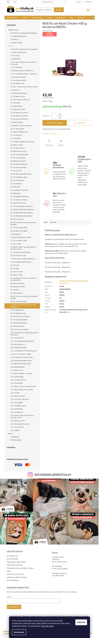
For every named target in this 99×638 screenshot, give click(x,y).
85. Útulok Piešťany (17, 283)
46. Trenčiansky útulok (19, 167)
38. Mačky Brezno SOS (19, 151)
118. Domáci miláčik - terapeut (21, 373)
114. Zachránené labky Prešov (21, 360)
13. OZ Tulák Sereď (17, 83)
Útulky (10, 46)
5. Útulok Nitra (15, 59)
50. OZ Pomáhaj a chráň (19, 177)
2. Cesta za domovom (18, 52)
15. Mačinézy (15, 90)
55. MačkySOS (16, 193)
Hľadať (59, 10)
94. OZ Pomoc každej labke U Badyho (24, 33)
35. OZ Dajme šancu (18, 148)
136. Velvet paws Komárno (20, 424)
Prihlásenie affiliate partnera (17, 577)
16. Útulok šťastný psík (19, 93)
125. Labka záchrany (18, 396)
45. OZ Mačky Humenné (19, 164)
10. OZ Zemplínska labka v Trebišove (24, 74)
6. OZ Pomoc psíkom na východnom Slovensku (23, 63)
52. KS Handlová (16, 183)
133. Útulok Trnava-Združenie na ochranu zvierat (22, 416)
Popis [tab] (46, 222)
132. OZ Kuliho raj (17, 412)
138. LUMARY (15, 430)
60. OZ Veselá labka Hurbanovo (22, 206)
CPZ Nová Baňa (16, 440)
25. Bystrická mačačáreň (19, 119)
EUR (78, 2)
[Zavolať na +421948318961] (10, 2)
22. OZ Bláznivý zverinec (19, 112)
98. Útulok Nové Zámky (19, 323)
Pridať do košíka (56, 123)
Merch (10, 433)
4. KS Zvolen (15, 55)
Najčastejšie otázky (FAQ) (16, 562)
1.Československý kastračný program (24, 49)
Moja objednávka (13, 580)
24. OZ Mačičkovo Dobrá (19, 116)
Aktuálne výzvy (13, 30)
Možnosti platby (12, 559)
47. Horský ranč (16, 171)
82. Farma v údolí (16, 271)
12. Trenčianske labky (18, 80)
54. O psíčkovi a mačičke (19, 190)
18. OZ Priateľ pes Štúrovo (20, 99)
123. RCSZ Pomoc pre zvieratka (22, 389)
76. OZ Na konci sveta (18, 255)
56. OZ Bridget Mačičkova (20, 196)
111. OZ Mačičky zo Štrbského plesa (24, 351)
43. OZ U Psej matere (18, 158)
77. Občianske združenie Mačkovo (23, 259)
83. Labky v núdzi (17, 275)
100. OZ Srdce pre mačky (20, 329)
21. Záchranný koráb (18, 109)
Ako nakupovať (47, 2)
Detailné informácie (49, 134)
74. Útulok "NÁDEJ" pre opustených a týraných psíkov (24, 248)
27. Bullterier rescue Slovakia (21, 125)
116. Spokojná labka (18, 367)
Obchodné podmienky (15, 565)
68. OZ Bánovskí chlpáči (19, 231)
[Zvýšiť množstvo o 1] (60, 114)
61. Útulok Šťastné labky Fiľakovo (22, 209)
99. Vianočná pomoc (18, 326)
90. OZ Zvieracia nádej (18, 301)
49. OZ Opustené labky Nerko (21, 174)
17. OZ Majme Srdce (18, 96)
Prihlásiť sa (14, 607)
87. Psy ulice (15, 290)
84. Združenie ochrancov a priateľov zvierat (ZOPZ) (23, 279)
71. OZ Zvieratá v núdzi (19, 240)
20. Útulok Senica (17, 106)
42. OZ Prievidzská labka (19, 154)
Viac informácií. (47, 626)
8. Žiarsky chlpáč (16, 43)
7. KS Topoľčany (16, 67)
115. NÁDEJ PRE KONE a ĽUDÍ (20, 364)
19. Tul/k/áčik (15, 103)
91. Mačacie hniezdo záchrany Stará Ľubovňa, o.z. (23, 306)
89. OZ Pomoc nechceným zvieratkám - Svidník (25, 297)
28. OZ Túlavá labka (17, 129)
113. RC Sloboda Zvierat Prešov (22, 357)
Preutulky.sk (15, 437)
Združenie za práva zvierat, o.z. (33, 616)
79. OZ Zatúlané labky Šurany (21, 262)
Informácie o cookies (80, 616)
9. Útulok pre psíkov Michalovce (22, 70)
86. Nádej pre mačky (18, 286)
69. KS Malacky (16, 234)
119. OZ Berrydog (17, 377)
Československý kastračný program (59, 616)
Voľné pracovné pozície (15, 574)
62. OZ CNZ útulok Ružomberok (22, 213)
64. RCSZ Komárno (17, 219)
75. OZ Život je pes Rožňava (21, 252)
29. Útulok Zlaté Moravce (19, 132)
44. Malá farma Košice (18, 161)
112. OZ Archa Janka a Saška (21, 354)
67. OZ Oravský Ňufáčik (19, 227)
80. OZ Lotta (15, 265)
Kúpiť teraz (81, 123)
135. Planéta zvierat (18, 421)
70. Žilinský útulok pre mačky (21, 237)
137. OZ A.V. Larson (17, 427)
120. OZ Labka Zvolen (18, 380)
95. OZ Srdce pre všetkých (20, 316)
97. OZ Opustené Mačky (19, 320)
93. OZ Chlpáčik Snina (18, 313)
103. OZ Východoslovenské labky (22, 341)
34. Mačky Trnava (17, 145)
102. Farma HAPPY (17, 338)
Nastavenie (19, 632)
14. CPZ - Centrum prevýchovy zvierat (24, 87)
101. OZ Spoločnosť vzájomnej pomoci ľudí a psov (24, 333)
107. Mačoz (14, 39)
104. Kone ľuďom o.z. (18, 344)
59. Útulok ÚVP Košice (18, 203)
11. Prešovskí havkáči (18, 77)
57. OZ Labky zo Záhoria (19, 200)
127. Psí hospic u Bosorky (20, 399)
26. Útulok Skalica (17, 122)
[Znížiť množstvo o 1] (60, 117)
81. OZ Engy (15, 268)
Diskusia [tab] (53, 222)
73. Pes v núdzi (16, 244)
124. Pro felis (15, 393)
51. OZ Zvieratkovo (17, 180)
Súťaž (9, 571)
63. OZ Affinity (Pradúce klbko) (21, 216)
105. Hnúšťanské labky (19, 347)
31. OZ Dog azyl (16, 135)
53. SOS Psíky (15, 187)
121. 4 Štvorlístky (17, 383)
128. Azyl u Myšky (17, 402)
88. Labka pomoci (17, 293)
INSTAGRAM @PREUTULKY (52, 474)
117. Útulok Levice (17, 370)
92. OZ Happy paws (17, 310)
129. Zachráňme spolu (18, 406)
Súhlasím (81, 622)
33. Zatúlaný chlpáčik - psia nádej (22, 142)
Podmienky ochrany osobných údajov (20, 568)
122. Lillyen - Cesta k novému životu (23, 386)
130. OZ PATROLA (17, 409)
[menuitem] (12, 18)
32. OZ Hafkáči (16, 138)
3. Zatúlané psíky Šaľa (18, 36)
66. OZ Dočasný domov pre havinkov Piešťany (24, 223)
